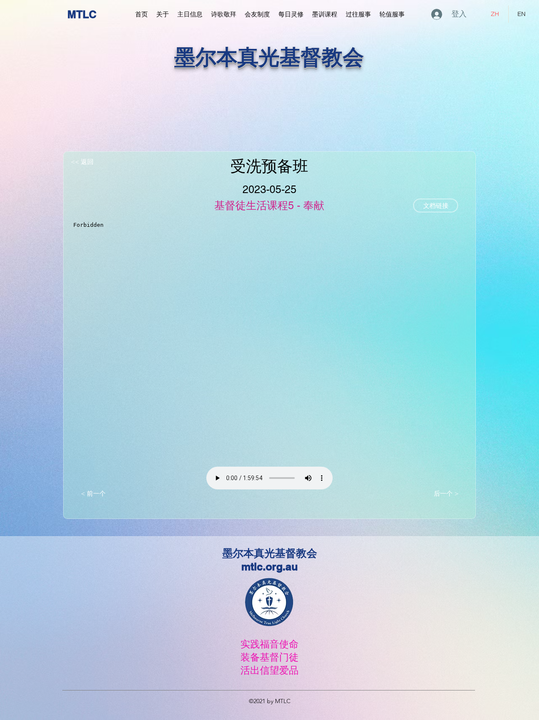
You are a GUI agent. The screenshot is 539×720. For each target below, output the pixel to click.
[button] (162, 14)
